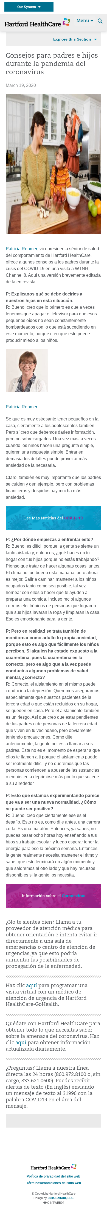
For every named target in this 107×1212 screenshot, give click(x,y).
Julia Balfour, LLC (61, 1198)
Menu (84, 21)
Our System (27, 7)
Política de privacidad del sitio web (53, 1176)
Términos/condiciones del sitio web (53, 1183)
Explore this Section (72, 39)
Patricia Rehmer (21, 248)
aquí (31, 986)
